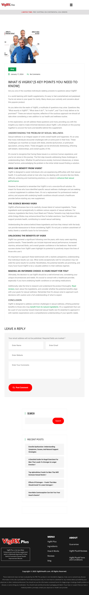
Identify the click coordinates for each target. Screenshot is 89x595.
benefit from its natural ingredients (44, 307)
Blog (12, 69)
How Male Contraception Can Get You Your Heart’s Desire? (44, 494)
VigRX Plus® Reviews (78, 551)
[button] (71, 5)
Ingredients (52, 546)
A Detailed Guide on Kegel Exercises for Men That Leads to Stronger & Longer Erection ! (43, 462)
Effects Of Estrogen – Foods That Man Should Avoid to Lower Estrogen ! (42, 483)
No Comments (35, 74)
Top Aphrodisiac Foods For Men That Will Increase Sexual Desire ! (44, 473)
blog (49, 560)
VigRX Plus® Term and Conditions (77, 558)
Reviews (51, 556)
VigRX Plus (52, 541)
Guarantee (74, 544)
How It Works (53, 551)
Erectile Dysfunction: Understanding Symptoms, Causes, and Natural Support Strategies (43, 449)
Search (31, 413)
